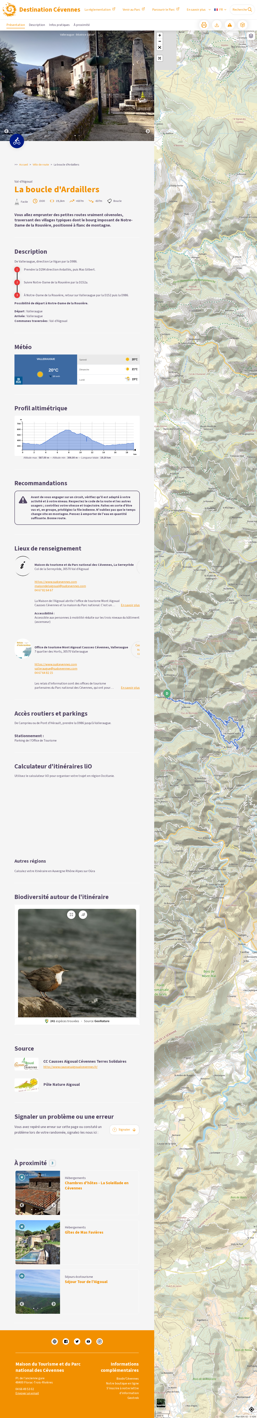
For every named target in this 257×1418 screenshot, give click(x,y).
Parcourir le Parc (163, 9)
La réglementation (98, 9)
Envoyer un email (27, 1393)
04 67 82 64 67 (44, 590)
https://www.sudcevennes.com (56, 582)
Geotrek (133, 1398)
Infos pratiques (59, 25)
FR (221, 9)
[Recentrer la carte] (160, 58)
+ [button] (159, 35)
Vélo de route (41, 165)
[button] (160, 47)
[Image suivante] (147, 86)
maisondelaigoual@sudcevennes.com (60, 586)
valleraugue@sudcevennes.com (56, 669)
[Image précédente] (6, 86)
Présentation (15, 25)
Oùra (91, 871)
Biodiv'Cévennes (127, 1378)
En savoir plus (196, 9)
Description (37, 25)
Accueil (23, 165)
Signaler (124, 1129)
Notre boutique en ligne (122, 1383)
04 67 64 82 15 (44, 673)
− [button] (159, 41)
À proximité (82, 25)
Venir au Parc (131, 9)
